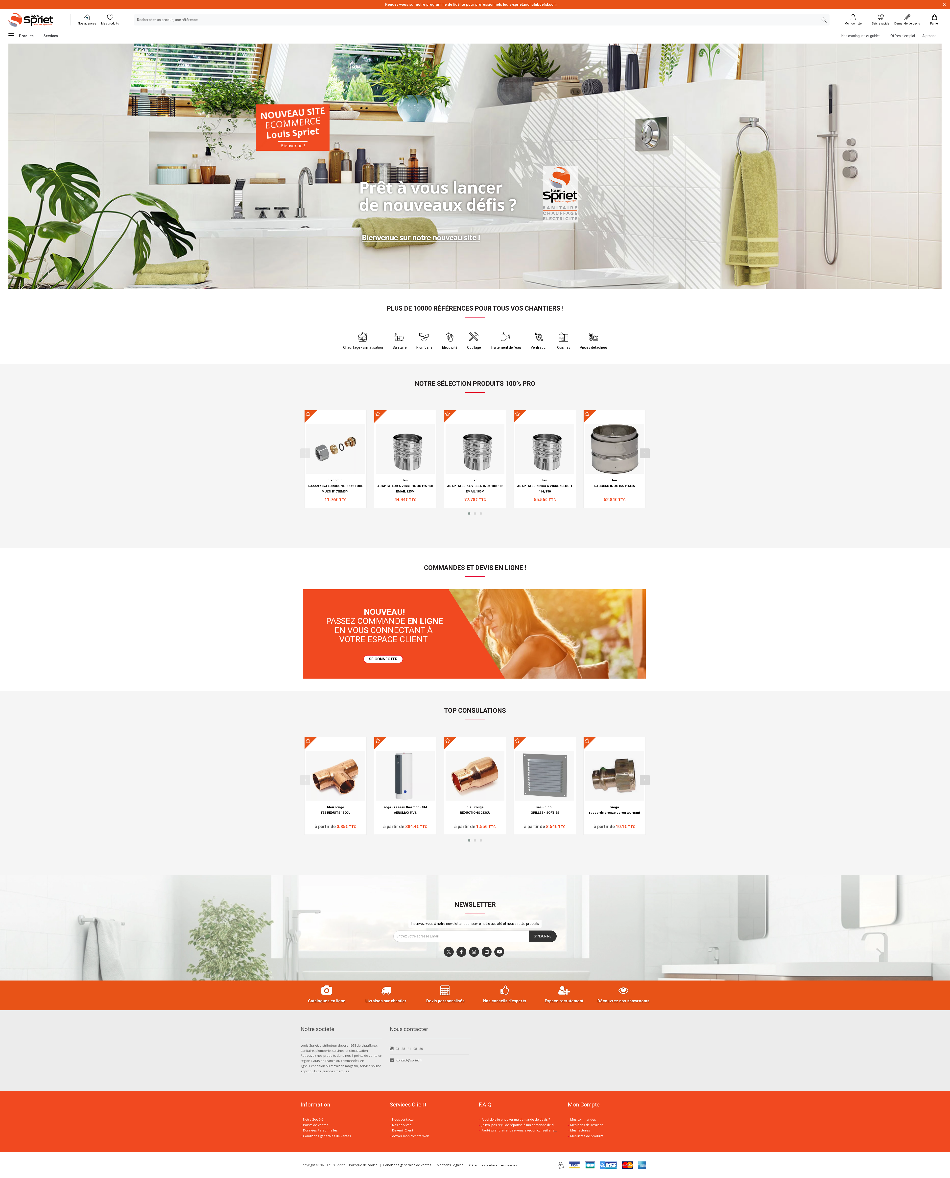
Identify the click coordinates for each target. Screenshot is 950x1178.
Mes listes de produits (586, 1136)
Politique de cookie (363, 1165)
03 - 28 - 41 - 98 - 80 (409, 1048)
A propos (929, 36)
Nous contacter (403, 1119)
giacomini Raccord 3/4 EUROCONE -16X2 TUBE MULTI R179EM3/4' (335, 485)
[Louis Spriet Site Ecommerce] (35, 20)
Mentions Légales (450, 1165)
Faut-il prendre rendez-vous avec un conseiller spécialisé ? (526, 1130)
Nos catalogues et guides (860, 36)
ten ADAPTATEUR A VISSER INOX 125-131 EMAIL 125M (405, 485)
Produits (26, 36)
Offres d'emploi (902, 36)
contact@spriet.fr (409, 1060)
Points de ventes (315, 1125)
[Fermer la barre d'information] (944, 4)
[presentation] (305, 453)
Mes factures (580, 1130)
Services (51, 36)
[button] (469, 513)
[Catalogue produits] (13, 35)
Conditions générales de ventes (327, 1136)
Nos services (401, 1125)
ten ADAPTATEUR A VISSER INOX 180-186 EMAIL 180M (475, 485)
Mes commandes (583, 1119)
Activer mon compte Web (410, 1136)
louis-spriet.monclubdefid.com (530, 4)
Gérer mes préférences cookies (493, 1165)
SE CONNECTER (383, 659)
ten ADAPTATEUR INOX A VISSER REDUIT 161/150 (544, 485)
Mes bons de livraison (586, 1125)
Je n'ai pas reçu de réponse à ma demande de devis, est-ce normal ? (533, 1125)
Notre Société (313, 1119)
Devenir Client (402, 1130)
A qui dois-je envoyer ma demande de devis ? (516, 1119)
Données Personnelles (320, 1130)
